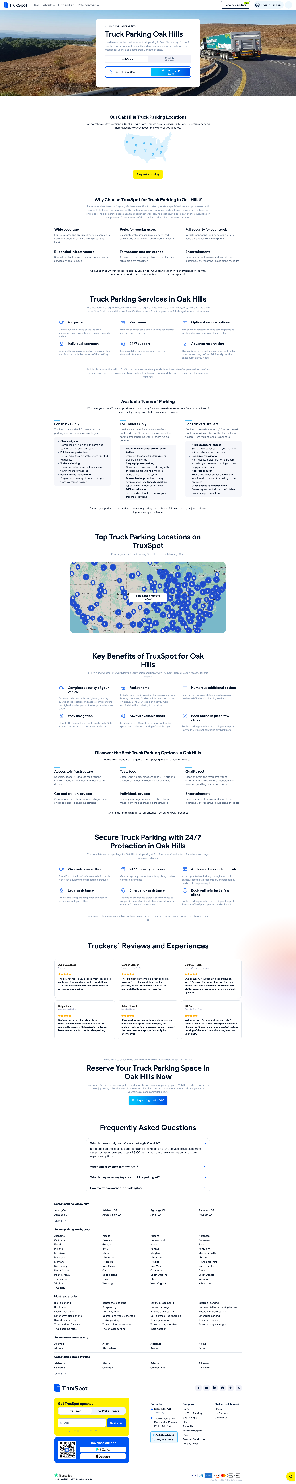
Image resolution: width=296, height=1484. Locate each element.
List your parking (192, 1413)
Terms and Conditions (91, 1431)
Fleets (218, 1408)
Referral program (88, 4)
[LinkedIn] (215, 1388)
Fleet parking (66, 4)
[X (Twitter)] (239, 1388)
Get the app (190, 1417)
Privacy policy (190, 1443)
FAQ (185, 1434)
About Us (49, 4)
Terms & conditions (194, 1439)
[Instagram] (223, 1388)
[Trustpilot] (231, 1388)
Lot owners (221, 1413)
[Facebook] (198, 1388)
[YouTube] (207, 1388)
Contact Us (221, 1417)
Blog (36, 4)
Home (186, 1408)
